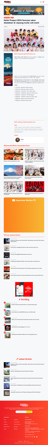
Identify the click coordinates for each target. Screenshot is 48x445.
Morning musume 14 (19, 131)
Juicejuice (40, 129)
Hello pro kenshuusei (33, 129)
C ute (22, 129)
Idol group (32, 127)
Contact (5, 421)
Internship (16, 419)
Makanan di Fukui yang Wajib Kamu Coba (12, 161)
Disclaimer (16, 426)
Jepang (20, 127)
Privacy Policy (16, 421)
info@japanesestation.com (32, 423)
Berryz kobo (17, 129)
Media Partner (6, 426)
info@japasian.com (31, 434)
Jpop (24, 127)
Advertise (5, 424)
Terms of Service (17, 424)
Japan (16, 127)
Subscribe (29, 411)
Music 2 (27, 127)
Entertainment (7, 17)
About (5, 419)
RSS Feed (16, 428)
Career (5, 428)
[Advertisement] (29, 110)
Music (12, 17)
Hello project (38, 127)
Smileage (26, 129)
